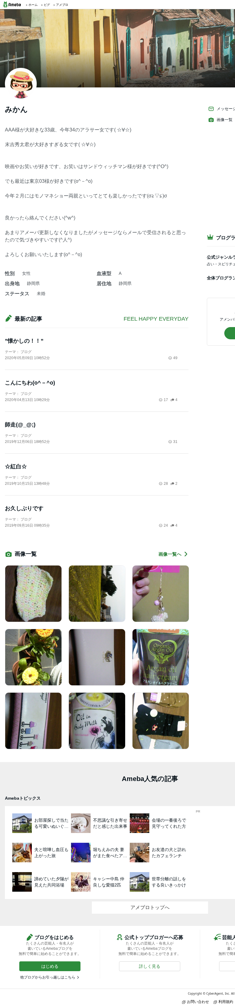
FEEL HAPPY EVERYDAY (156, 319)
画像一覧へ (170, 554)
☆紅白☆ (16, 466)
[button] (49, 966)
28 (166, 483)
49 (175, 358)
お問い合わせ (198, 1001)
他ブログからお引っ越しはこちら (47, 977)
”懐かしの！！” (24, 341)
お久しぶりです (24, 508)
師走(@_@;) (20, 425)
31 (175, 442)
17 (166, 400)
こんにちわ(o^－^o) (30, 383)
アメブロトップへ (150, 907)
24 (166, 525)
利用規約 (225, 1001)
